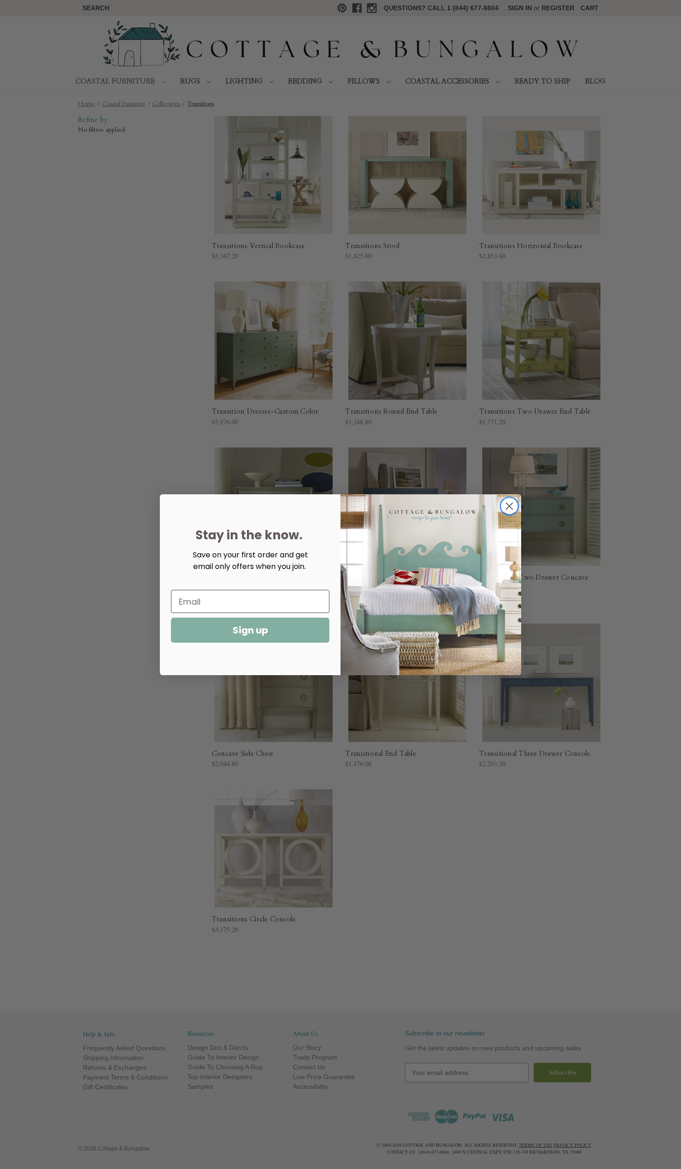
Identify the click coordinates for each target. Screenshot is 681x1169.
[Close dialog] (509, 506)
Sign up (250, 630)
